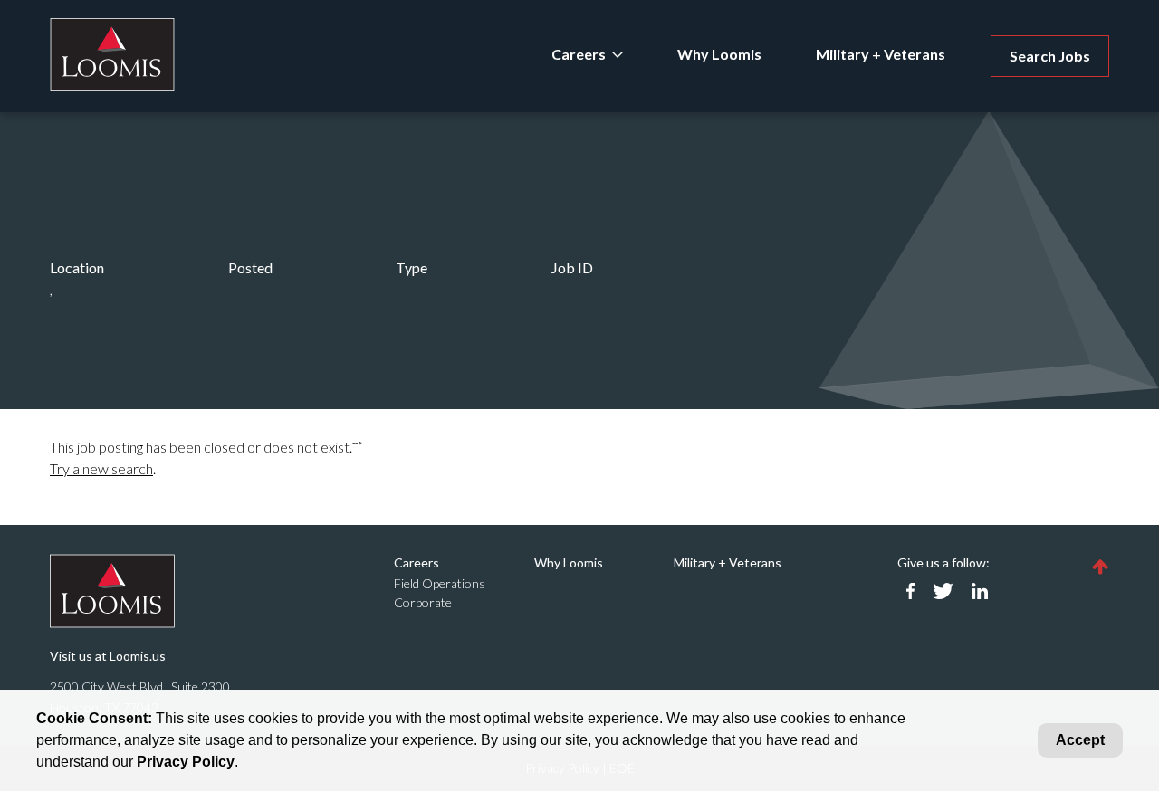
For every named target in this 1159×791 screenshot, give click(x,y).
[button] (1100, 565)
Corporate (423, 602)
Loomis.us (138, 655)
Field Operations (439, 583)
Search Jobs (1050, 55)
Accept (1080, 740)
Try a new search (101, 468)
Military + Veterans (880, 53)
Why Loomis (719, 53)
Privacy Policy (186, 761)
